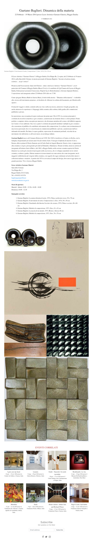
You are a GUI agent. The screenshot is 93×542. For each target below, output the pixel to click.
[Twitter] (46, 536)
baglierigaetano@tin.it (19, 178)
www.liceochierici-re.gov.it (20, 180)
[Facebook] (43, 536)
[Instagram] (49, 536)
